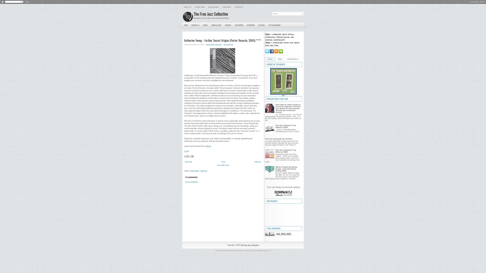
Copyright (239, 7)
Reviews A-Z (195, 25)
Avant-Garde (210, 45)
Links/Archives (292, 59)
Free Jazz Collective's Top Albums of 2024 (286, 151)
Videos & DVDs (216, 25)
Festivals (261, 25)
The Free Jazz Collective (211, 14)
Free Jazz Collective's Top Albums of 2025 (286, 126)
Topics (280, 59)
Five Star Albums (274, 25)
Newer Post (188, 161)
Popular (270, 59)
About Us (187, 7)
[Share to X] (190, 156)
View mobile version (223, 165)
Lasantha (247, 250)
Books (205, 25)
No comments (228, 45)
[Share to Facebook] (192, 156)
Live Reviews (239, 25)
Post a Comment (191, 182)
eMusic (208, 146)
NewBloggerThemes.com (263, 250)
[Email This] (185, 156)
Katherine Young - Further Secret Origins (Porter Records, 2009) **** (222, 40)
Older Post (258, 161)
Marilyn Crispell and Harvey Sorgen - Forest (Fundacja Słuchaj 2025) (286, 169)
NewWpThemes (227, 250)
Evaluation (226, 7)
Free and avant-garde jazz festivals (278, 139)
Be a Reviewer (213, 7)
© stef (186, 151)
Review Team (200, 7)
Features (228, 25)
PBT (252, 250)
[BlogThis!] (187, 156)
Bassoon (219, 45)
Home (186, 25)
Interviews (251, 25)
